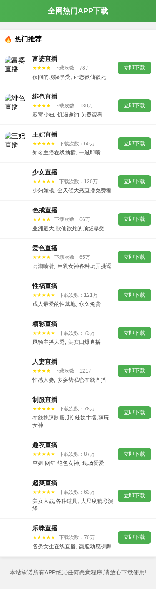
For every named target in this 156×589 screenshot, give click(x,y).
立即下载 (134, 68)
